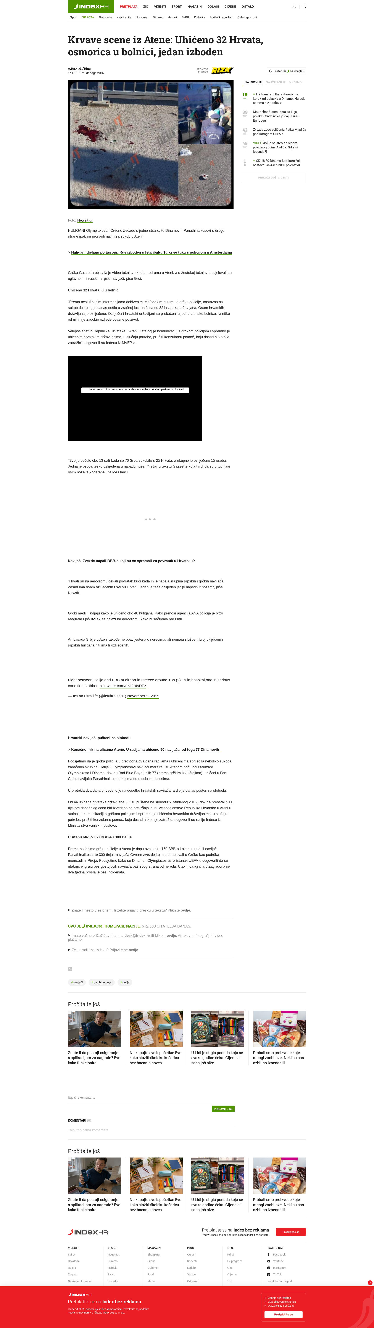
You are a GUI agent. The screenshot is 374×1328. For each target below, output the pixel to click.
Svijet (71, 1254)
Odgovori (193, 1281)
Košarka (199, 17)
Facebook (279, 1254)
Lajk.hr (191, 1267)
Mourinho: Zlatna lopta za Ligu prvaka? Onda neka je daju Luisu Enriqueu (276, 116)
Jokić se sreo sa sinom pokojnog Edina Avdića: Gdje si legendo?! (275, 147)
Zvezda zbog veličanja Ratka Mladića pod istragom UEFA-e (279, 132)
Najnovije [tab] (253, 82)
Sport (177, 6)
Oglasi (213, 6)
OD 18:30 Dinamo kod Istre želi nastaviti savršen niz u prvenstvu (277, 163)
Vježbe (191, 1274)
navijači (77, 982)
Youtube (278, 1261)
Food (150, 1274)
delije (125, 982)
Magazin (154, 1247)
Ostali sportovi (247, 17)
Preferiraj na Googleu (289, 70)
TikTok (277, 1274)
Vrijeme (232, 1274)
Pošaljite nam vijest (279, 1281)
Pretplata (129, 6)
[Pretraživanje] (303, 6)
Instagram (280, 1267)
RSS (229, 1281)
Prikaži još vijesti (273, 177)
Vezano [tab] (295, 82)
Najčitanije (123, 17)
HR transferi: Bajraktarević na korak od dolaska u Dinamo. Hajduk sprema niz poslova (279, 98)
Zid (145, 6)
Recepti (192, 1261)
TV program (234, 1261)
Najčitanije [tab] (276, 82)
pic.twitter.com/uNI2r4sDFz (123, 686)
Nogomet (142, 17)
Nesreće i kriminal (80, 1281)
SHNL (186, 17)
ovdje (171, 936)
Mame (151, 1281)
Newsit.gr (85, 220)
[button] (73, 1027)
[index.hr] (91, 6)
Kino (230, 1267)
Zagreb (72, 1274)
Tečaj (230, 1254)
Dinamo (158, 17)
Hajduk (172, 17)
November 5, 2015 (143, 696)
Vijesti (160, 6)
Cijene (230, 6)
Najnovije (105, 17)
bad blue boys (102, 982)
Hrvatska (74, 1261)
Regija (72, 1267)
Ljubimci (152, 1267)
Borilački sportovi (221, 17)
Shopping (153, 1254)
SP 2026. (88, 17)
